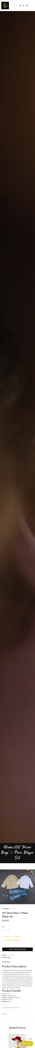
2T (8, 930)
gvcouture (11, 955)
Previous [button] (1, 887)
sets (13, 957)
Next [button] (33, 887)
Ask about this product (12, 940)
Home (8, 847)
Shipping (18, 936)
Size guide (8, 936)
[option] (17, 886)
